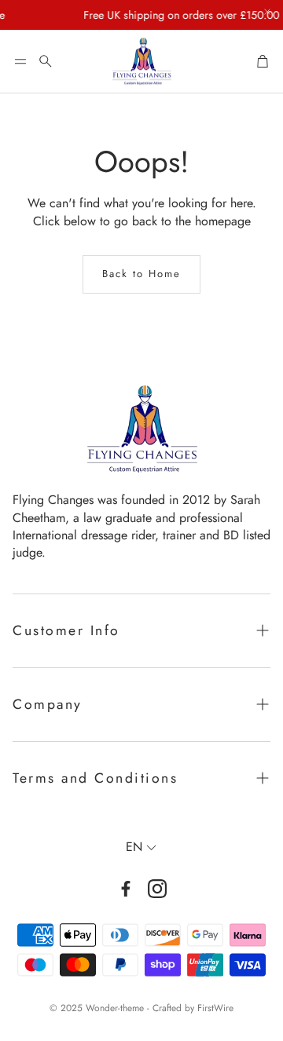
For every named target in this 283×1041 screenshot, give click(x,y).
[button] (20, 61)
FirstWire (215, 1008)
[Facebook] (125, 888)
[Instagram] (157, 888)
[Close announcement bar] (267, 12)
